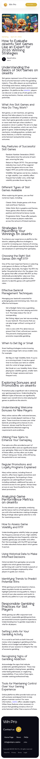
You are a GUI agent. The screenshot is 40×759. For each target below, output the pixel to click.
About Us (7, 752)
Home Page (8, 737)
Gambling (5, 37)
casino (14, 702)
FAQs (26, 737)
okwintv (27, 90)
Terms (20, 752)
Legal (25, 752)
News (19, 737)
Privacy (13, 752)
